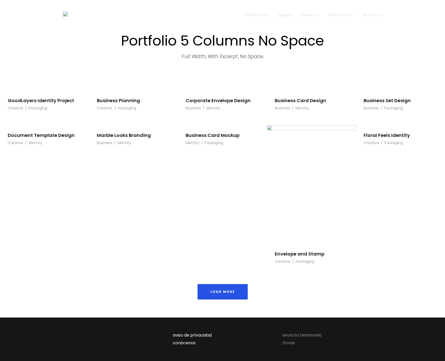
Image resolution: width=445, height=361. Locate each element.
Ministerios (257, 15)
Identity (213, 108)
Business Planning (118, 100)
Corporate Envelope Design (218, 100)
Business (193, 108)
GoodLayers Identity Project (41, 100)
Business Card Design (300, 100)
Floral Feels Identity (387, 135)
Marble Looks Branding (124, 135)
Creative (15, 108)
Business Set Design (387, 100)
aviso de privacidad (192, 335)
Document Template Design (41, 135)
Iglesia (285, 15)
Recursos (372, 15)
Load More (222, 291)
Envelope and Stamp (299, 254)
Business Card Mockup (212, 135)
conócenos (184, 343)
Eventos (309, 15)
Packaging (38, 108)
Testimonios (340, 15)
